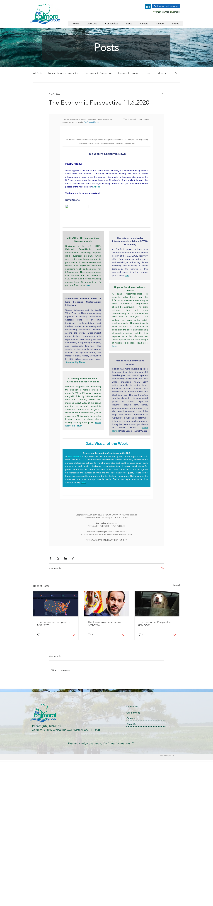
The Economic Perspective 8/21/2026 (104, 623)
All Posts (37, 73)
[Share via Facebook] (50, 558)
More (160, 73)
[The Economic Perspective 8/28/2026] (55, 603)
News (148, 73)
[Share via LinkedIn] (65, 558)
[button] (175, 73)
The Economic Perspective (97, 73)
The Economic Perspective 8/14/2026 (154, 623)
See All (176, 585)
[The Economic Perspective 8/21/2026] (106, 603)
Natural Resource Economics (63, 73)
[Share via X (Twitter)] (57, 558)
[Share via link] (73, 558)
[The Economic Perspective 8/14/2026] (157, 603)
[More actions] (162, 94)
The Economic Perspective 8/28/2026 (53, 623)
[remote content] (106, 330)
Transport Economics (128, 73)
